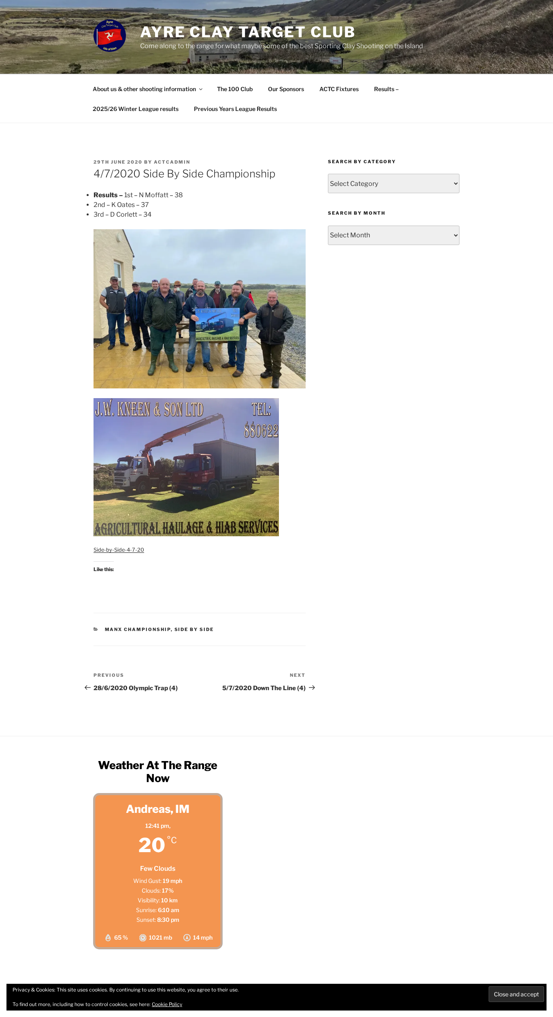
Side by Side (194, 629)
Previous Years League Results (235, 108)
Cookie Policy (167, 1004)
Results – (386, 88)
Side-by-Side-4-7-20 (119, 550)
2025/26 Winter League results (136, 108)
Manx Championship (138, 629)
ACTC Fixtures (339, 88)
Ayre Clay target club (247, 32)
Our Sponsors (286, 88)
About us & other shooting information (144, 88)
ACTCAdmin (172, 162)
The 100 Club (235, 88)
